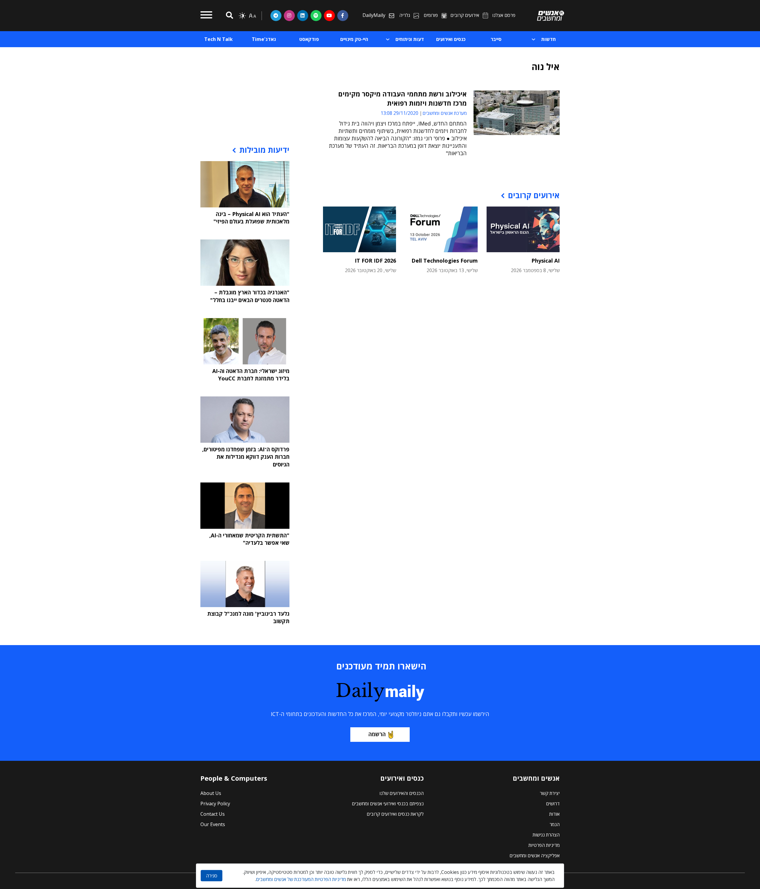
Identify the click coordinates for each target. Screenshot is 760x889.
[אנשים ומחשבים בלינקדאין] (302, 15)
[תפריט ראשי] (206, 16)
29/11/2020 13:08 (399, 113)
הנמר (555, 824)
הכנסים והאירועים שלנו (401, 793)
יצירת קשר (550, 793)
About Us (210, 793)
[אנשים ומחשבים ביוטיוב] (329, 15)
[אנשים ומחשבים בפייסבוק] (342, 15)
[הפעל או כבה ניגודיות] (242, 15)
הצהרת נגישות (546, 834)
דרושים (553, 803)
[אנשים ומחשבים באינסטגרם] (289, 15)
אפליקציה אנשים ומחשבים (534, 855)
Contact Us (212, 814)
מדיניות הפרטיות (544, 845)
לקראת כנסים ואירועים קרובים (395, 814)
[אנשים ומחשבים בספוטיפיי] (316, 15)
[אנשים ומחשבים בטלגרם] (276, 15)
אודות (554, 814)
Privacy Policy (215, 803)
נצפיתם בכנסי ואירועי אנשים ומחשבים (388, 803)
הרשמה (377, 734)
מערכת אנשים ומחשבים (444, 113)
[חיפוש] (228, 15)
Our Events (212, 824)
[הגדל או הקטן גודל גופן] (252, 15)
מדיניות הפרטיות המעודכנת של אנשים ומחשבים (301, 879)
